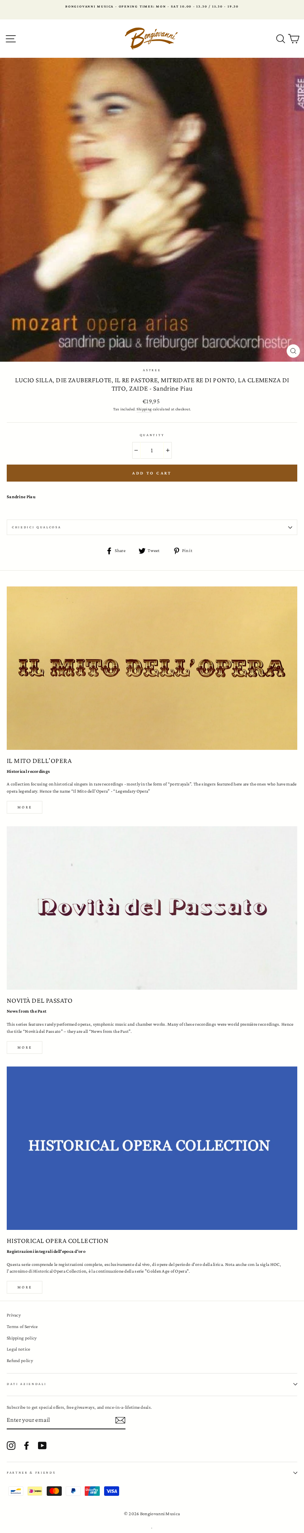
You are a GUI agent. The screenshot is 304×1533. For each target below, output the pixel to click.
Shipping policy (21, 1338)
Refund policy (20, 1360)
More (24, 807)
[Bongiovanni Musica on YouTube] (42, 1445)
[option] (152, 6)
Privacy (14, 1315)
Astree (152, 370)
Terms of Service (22, 1326)
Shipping (144, 409)
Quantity (152, 435)
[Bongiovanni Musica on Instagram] (11, 1445)
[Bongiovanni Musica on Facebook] (26, 1445)
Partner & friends (31, 1472)
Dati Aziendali (27, 1384)
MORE (24, 1047)
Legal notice (18, 1349)
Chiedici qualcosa (36, 527)
